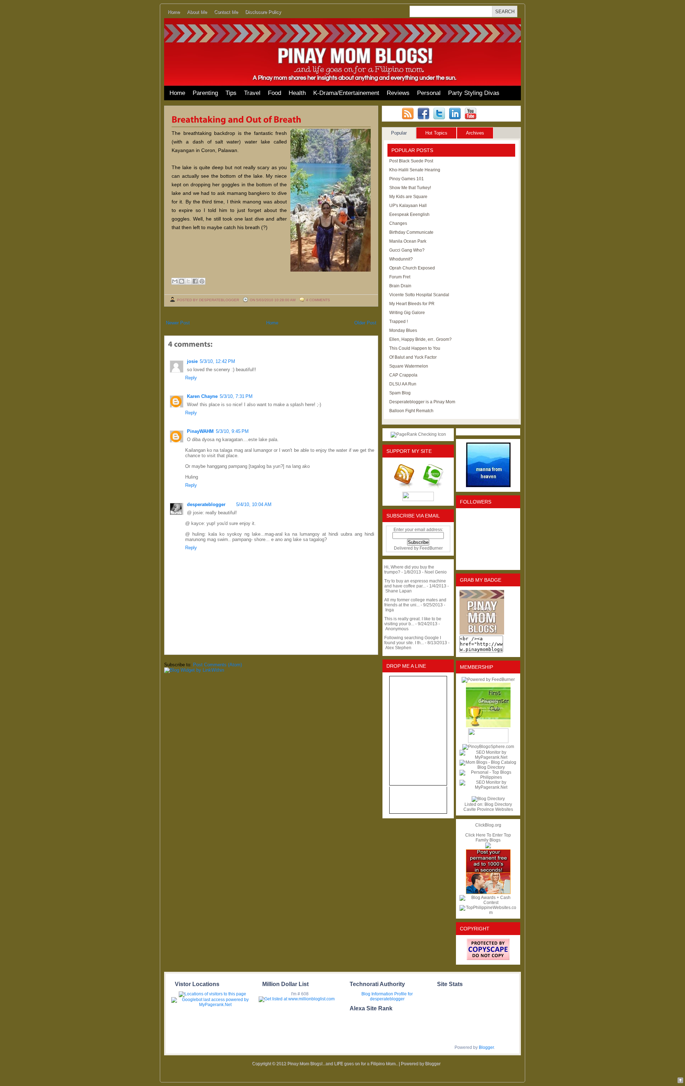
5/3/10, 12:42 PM (217, 361)
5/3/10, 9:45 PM (232, 431)
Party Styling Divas (473, 93)
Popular (399, 133)
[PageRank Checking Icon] (418, 434)
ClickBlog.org (488, 825)
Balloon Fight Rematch (411, 410)
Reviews (398, 93)
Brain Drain (400, 285)
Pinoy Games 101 (406, 178)
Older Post (365, 322)
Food (274, 93)
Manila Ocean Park (407, 241)
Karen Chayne (202, 396)
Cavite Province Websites (488, 809)
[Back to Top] (680, 1080)
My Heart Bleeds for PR (412, 303)
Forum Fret (399, 276)
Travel (252, 93)
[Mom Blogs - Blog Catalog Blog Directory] (488, 767)
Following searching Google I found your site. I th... (412, 640)
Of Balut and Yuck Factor (413, 357)
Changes (398, 223)
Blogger (486, 1047)
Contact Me (226, 12)
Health (297, 93)
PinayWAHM (200, 431)
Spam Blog (400, 392)
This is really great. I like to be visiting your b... (412, 621)
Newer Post (178, 322)
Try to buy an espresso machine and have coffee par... (415, 584)
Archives (475, 133)
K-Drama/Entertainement (346, 93)
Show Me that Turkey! (410, 187)
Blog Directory (498, 804)
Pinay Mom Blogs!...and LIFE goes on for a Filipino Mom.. (342, 1063)
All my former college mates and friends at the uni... (415, 602)
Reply (191, 377)
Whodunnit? (401, 259)
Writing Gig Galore (407, 312)
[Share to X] (188, 281)
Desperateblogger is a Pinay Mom (422, 401)
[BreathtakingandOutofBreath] (236, 119)
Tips (231, 93)
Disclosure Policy (263, 12)
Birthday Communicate (411, 232)
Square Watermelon (408, 366)
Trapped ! (398, 321)
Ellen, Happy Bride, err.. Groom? (420, 339)
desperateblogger (206, 504)
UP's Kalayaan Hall (408, 205)
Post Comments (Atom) (217, 664)
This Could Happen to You (414, 348)
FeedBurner (431, 548)
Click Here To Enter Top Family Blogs (488, 838)
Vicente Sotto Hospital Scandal (419, 294)
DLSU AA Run (402, 384)
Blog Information (377, 993)
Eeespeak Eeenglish (409, 214)
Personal (429, 93)
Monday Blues (403, 330)
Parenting (205, 93)
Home (174, 12)
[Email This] (174, 281)
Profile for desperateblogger (391, 996)
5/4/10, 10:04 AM (254, 504)
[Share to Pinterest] (202, 281)
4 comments (318, 300)
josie (192, 361)
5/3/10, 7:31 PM (236, 396)
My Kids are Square (408, 196)
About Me (197, 12)
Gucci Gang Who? (407, 250)
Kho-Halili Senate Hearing (414, 169)
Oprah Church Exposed (412, 268)
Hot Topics (436, 133)
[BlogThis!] (181, 281)
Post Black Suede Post (411, 160)
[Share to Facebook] (195, 281)
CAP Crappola (403, 375)
